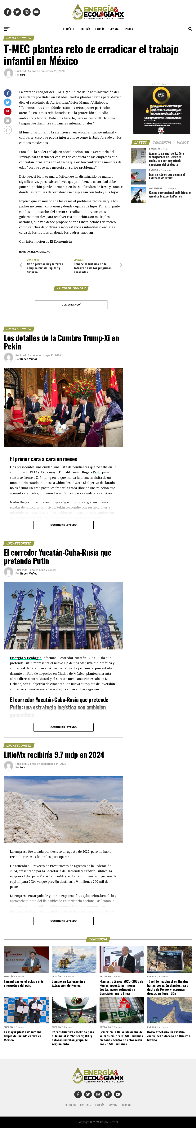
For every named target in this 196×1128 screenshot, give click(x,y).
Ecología (84, 29)
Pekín (97, 472)
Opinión (128, 29)
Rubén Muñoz (29, 359)
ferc (22, 74)
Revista (114, 29)
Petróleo (68, 29)
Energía (99, 29)
